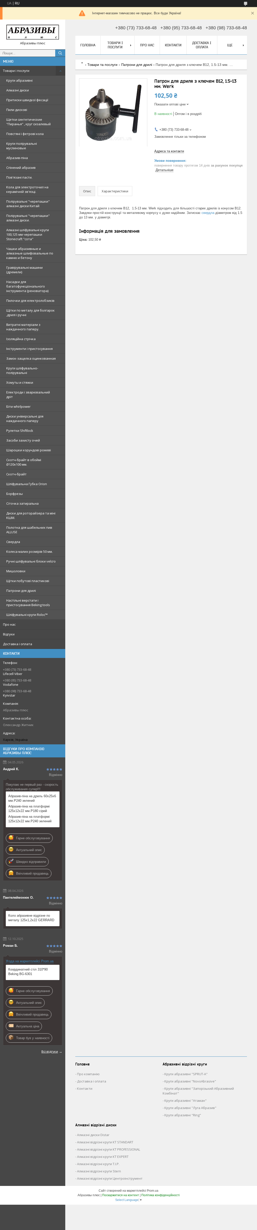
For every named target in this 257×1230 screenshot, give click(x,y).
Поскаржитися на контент (120, 1195)
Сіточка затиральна (22, 503)
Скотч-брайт (16, 474)
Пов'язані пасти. (19, 177)
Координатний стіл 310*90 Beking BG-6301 (28, 972)
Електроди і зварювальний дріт (28, 394)
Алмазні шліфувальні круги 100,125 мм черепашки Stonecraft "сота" (27, 234)
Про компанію (88, 1074)
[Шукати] (60, 53)
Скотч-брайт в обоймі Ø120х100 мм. (23, 462)
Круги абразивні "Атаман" (185, 1100)
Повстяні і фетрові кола (25, 133)
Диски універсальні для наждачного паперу (24, 418)
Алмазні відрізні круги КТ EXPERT (102, 1156)
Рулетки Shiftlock (19, 430)
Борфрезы (14, 493)
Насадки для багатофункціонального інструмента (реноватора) (27, 286)
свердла (208, 213)
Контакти (173, 45)
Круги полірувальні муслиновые (21, 145)
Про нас (9, 624)
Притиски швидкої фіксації (27, 100)
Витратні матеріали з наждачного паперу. (23, 326)
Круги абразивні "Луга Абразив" (190, 1108)
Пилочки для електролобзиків (30, 300)
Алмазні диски (17, 90)
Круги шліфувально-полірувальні (22, 370)
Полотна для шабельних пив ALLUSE (29, 529)
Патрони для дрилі (21, 590)
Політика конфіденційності (160, 1195)
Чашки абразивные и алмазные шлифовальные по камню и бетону (29, 253)
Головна (87, 45)
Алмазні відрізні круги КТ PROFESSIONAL (108, 1149)
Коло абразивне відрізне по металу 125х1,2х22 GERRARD (31, 918)
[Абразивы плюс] (32, 32)
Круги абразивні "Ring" (182, 1115)
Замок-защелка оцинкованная (31, 358)
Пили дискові (16, 109)
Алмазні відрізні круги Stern (99, 1171)
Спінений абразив (21, 167)
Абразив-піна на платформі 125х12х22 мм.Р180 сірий (29, 808)
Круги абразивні (19, 80)
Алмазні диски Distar (93, 1135)
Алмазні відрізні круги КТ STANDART (105, 1142)
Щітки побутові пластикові (27, 581)
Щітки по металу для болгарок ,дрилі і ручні (30, 312)
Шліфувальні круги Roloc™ (27, 614)
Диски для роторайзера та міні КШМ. (30, 515)
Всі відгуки (49, 1051)
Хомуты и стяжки (19, 382)
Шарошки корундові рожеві (28, 450)
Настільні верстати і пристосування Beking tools (28, 602)
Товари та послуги (102, 65)
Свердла (13, 541)
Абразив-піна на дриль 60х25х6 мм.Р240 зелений (32, 798)
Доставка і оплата (17, 644)
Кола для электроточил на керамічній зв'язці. (27, 189)
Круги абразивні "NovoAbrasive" (190, 1081)
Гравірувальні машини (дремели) (24, 269)
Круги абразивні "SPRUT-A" (186, 1074)
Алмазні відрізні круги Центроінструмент (110, 1178)
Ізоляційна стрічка (21, 339)
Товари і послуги (16, 70)
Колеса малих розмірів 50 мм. (29, 551)
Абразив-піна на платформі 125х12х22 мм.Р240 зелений (29, 819)
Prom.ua (152, 1190)
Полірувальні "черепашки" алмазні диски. (28, 217)
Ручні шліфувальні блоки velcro (31, 561)
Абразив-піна (17, 158)
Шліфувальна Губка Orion (26, 484)
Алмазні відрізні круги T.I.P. (98, 1164)
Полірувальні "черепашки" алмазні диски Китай (28, 203)
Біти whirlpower (18, 406)
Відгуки (9, 634)
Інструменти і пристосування (29, 348)
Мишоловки (15, 571)
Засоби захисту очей (23, 440)
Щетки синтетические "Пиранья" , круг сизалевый (28, 121)
